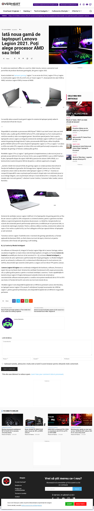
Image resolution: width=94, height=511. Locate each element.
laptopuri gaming (20, 75)
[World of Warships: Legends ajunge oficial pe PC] (68, 157)
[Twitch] (90, 4)
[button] (90, 11)
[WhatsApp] (27, 58)
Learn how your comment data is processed (47, 374)
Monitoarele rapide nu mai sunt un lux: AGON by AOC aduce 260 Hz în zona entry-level (81, 431)
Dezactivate (80, 504)
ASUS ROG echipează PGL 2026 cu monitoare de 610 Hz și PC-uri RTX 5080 (58, 431)
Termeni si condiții (20, 493)
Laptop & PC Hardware (6, 427)
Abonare (77, 489)
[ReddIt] (31, 58)
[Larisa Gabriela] (7, 323)
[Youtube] (87, 4)
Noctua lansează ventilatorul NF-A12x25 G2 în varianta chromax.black (11, 431)
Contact (17, 496)
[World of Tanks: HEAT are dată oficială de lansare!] (79, 108)
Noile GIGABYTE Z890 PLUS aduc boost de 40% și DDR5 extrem (34, 431)
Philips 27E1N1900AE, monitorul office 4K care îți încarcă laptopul (26, 15)
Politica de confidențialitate (20, 489)
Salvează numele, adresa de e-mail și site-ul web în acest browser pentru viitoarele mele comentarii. (41, 364)
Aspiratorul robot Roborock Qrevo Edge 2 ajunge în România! (82, 148)
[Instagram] (83, 4)
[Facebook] (80, 4)
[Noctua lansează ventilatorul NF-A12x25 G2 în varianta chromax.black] (12, 420)
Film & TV (75, 126)
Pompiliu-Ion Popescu (6, 434)
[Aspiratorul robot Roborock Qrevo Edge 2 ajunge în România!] (68, 146)
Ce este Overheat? (20, 482)
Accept (69, 504)
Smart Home (76, 144)
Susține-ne (18, 485)
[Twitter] (19, 58)
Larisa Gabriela (7, 29)
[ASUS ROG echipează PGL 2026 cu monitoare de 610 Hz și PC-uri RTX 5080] (58, 420)
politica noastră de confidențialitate (31, 505)
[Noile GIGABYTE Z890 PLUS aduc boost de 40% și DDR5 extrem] (35, 420)
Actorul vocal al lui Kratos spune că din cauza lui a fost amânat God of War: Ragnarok (49, 310)
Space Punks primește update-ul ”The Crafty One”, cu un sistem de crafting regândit (16, 310)
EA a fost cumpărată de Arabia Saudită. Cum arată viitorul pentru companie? (64, 15)
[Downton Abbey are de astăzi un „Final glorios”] (68, 128)
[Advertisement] (80, 80)
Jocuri (68, 117)
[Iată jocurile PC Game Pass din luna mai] (68, 137)
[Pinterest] (23, 58)
